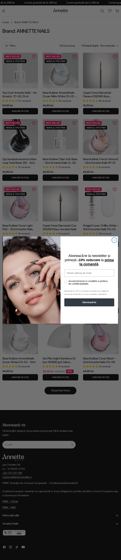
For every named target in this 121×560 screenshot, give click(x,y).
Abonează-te (89, 302)
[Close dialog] (114, 240)
